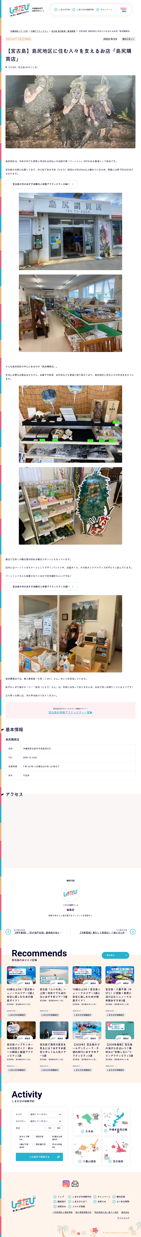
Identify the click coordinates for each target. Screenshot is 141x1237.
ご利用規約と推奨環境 (62, 1212)
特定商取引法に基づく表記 (106, 1212)
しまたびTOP (64, 9)
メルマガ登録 (78, 1206)
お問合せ (62, 1206)
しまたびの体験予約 (85, 9)
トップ (61, 1196)
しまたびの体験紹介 (17, 1015)
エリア (19, 1114)
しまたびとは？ (79, 1201)
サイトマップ (123, 1217)
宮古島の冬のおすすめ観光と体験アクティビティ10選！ (41, 184)
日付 (18, 1128)
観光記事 (121, 1196)
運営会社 (125, 1212)
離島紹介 (62, 1201)
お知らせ (102, 1201)
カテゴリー (21, 1121)
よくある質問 (123, 1201)
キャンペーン (106, 9)
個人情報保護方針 (83, 1212)
